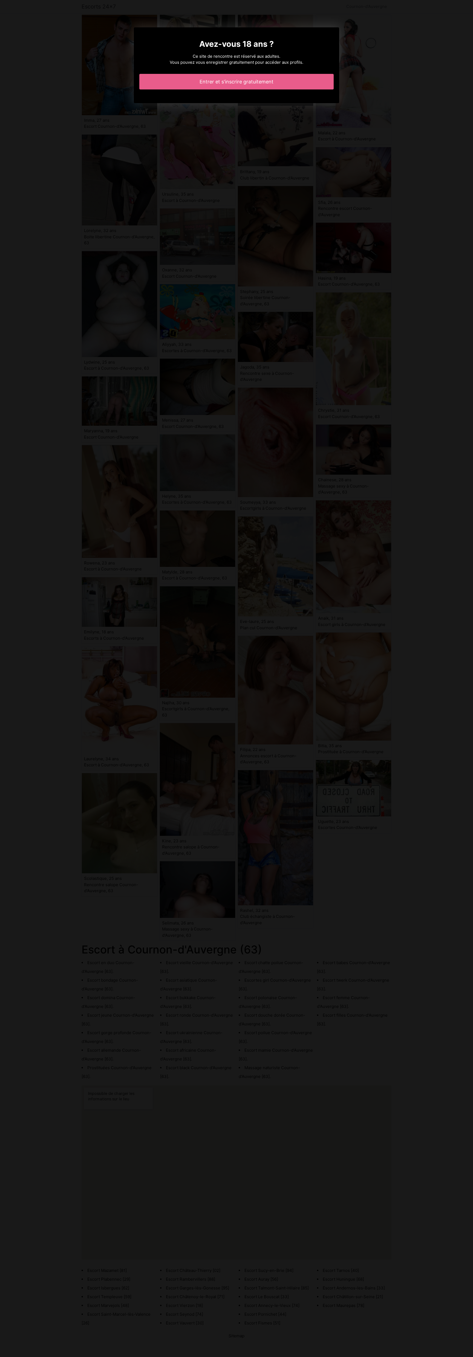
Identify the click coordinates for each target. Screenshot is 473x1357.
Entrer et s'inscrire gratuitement (236, 82)
